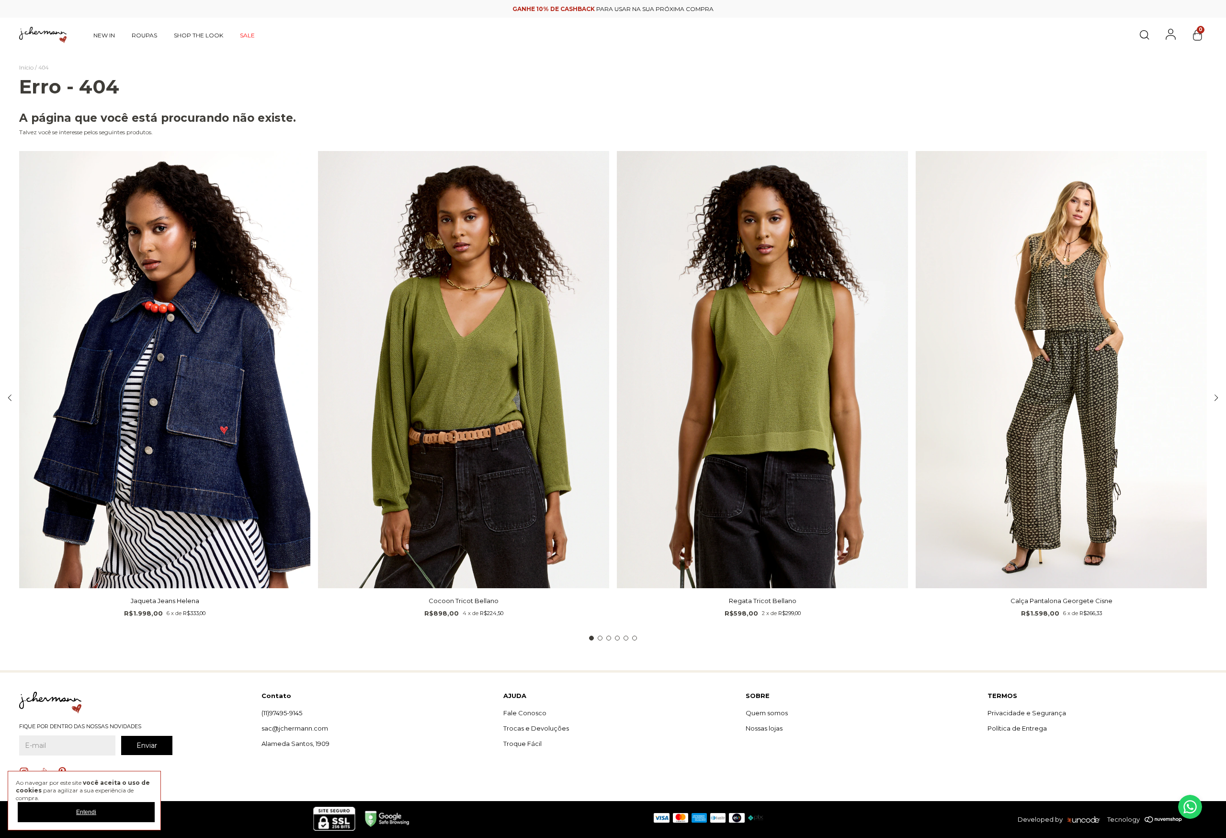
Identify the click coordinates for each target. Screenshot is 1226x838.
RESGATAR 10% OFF (613, 242)
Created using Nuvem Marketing (613, 258)
